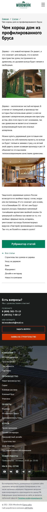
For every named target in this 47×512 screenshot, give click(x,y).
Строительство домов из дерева (20, 257)
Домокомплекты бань (12, 417)
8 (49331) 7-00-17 (11, 314)
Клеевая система (9, 389)
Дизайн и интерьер (13, 273)
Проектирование (9, 428)
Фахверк (6, 408)
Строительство (9, 441)
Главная (5, 19)
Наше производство (11, 380)
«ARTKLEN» (28, 508)
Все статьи (10, 253)
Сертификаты (8, 366)
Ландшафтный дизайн (12, 437)
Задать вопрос (23, 329)
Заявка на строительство (23, 337)
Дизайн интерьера (10, 432)
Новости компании (13, 277)
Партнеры (6, 370)
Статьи (15, 19)
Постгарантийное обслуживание (16, 450)
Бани (7, 265)
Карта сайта (27, 505)
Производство (8, 361)
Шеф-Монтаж (8, 446)
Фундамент (10, 269)
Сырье (4, 385)
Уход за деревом (12, 261)
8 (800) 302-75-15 (11, 311)
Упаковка (6, 398)
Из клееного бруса (10, 413)
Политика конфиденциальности (30, 498)
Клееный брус (8, 394)
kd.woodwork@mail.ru (12, 322)
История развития (10, 357)
